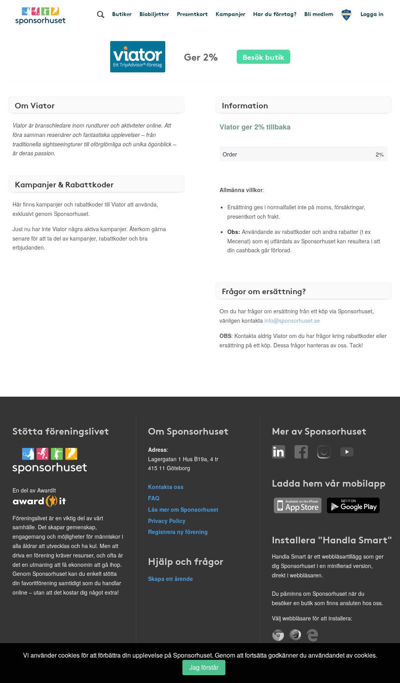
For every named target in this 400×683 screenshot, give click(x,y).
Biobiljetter (154, 14)
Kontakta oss (166, 487)
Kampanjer (230, 14)
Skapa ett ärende (170, 578)
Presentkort (192, 14)
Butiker (122, 14)
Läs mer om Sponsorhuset (183, 509)
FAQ (153, 498)
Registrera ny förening (178, 532)
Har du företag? (274, 14)
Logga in (372, 14)
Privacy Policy (167, 521)
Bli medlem (318, 14)
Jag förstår (203, 667)
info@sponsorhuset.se (292, 320)
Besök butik (263, 56)
